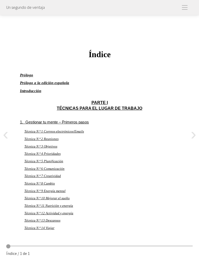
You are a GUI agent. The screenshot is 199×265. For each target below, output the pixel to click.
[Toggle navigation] (186, 7)
